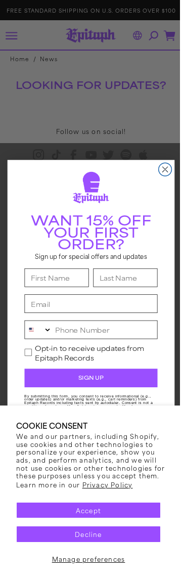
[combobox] (34, 329)
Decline (88, 534)
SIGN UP (87, 378)
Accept (88, 510)
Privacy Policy (107, 484)
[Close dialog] (161, 169)
